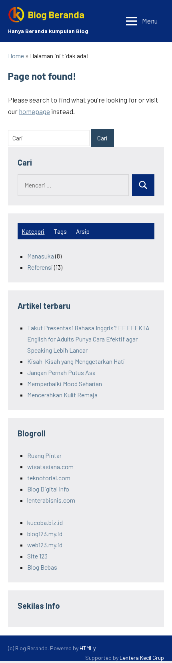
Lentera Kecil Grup (142, 657)
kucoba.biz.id (45, 522)
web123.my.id (44, 545)
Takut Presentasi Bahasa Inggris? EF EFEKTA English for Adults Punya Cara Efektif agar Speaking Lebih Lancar (88, 339)
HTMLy (88, 648)
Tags (60, 231)
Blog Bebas (42, 567)
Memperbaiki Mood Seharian (64, 383)
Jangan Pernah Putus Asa (61, 372)
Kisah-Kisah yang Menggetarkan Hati (76, 361)
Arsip (83, 231)
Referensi (40, 267)
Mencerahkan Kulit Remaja (62, 395)
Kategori (33, 231)
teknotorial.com (48, 477)
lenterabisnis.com (51, 500)
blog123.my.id (44, 533)
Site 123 (37, 556)
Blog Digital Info (48, 489)
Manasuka (40, 256)
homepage (34, 111)
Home (16, 55)
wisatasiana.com (50, 466)
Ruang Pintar (44, 455)
